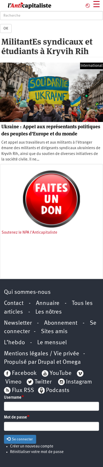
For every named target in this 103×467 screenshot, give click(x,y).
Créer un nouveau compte (31, 447)
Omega (72, 362)
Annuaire (47, 303)
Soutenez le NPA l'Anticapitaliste (29, 233)
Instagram (79, 382)
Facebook (23, 373)
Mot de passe (15, 417)
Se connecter (22, 439)
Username (12, 398)
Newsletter (18, 323)
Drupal (46, 362)
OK (5, 28)
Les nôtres (48, 312)
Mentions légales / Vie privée (41, 354)
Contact (14, 303)
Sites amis (54, 332)
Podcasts (57, 391)
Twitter (43, 382)
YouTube (60, 373)
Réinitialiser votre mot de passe (37, 452)
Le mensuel (52, 343)
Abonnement (60, 323)
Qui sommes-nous (27, 292)
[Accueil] (26, 5)
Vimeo (13, 382)
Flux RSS (23, 391)
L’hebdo (14, 343)
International (91, 66)
